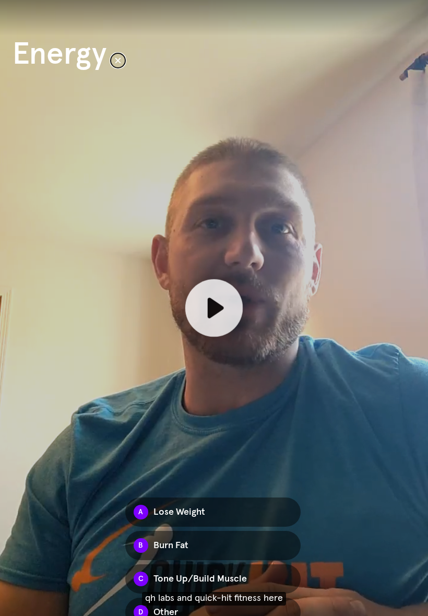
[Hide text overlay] (118, 60)
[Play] (214, 308)
